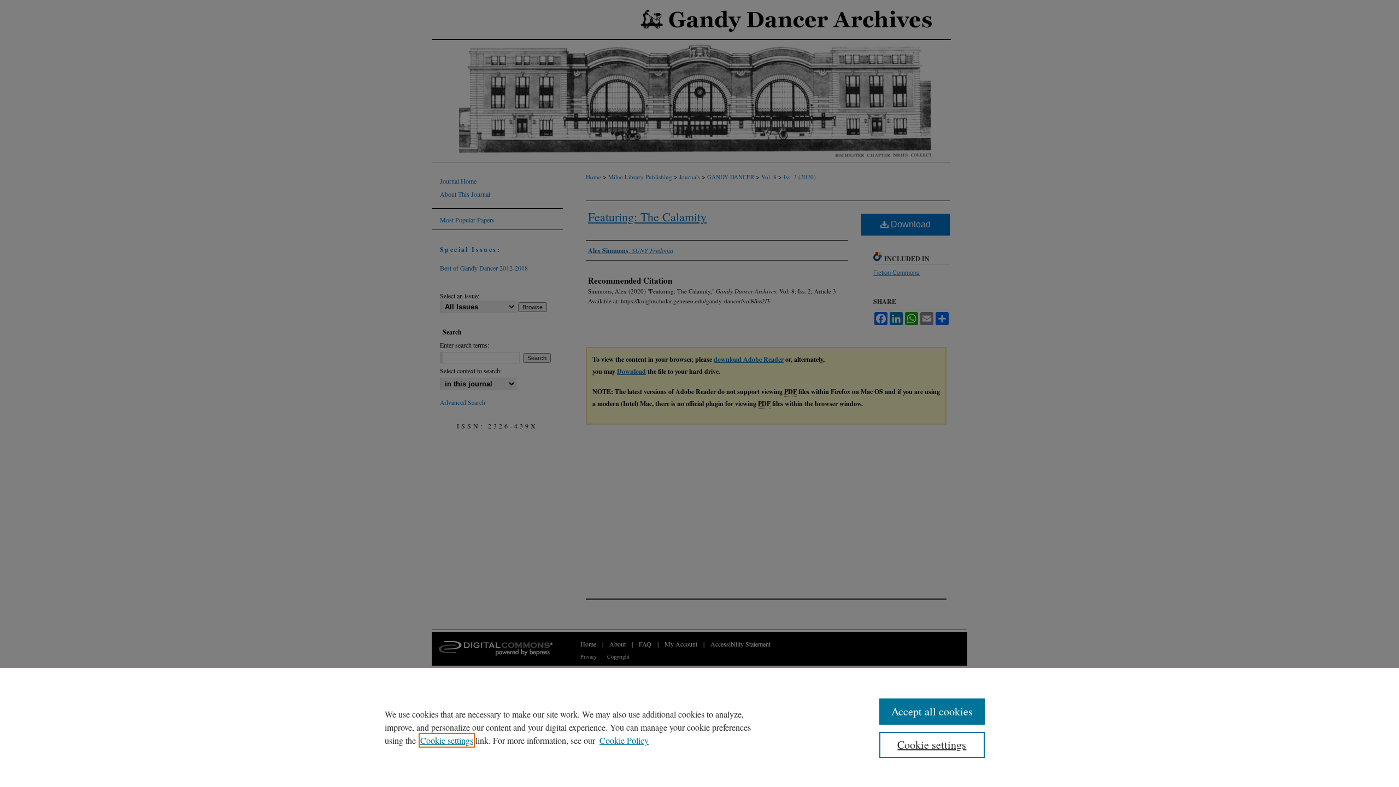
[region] (699, 727)
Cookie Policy (624, 740)
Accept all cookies (932, 711)
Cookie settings (446, 740)
